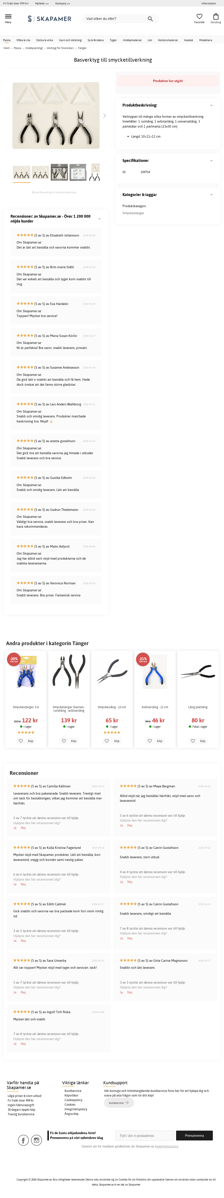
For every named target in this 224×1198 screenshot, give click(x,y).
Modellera (205, 40)
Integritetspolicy (76, 1109)
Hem (7, 48)
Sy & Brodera (96, 40)
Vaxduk (188, 40)
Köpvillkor (71, 1095)
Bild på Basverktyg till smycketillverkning (54, 192)
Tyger (113, 40)
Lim (150, 40)
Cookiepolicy (73, 1100)
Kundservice (73, 1091)
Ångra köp (72, 1114)
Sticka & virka (44, 40)
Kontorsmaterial (168, 40)
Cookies (70, 1105)
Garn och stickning (70, 40)
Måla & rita (23, 40)
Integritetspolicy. (167, 1146)
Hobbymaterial (132, 40)
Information (208, 3)
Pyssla (6, 40)
